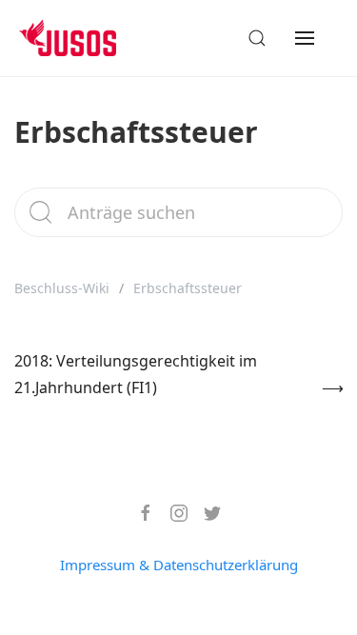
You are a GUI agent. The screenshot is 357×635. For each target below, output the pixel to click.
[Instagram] (171, 513)
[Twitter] (205, 513)
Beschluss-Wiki (61, 288)
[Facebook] (138, 513)
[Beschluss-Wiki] (82, 38)
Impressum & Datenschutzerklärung (179, 564)
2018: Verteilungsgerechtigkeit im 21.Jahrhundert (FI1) (135, 374)
